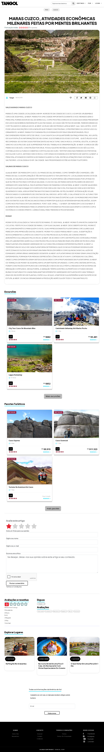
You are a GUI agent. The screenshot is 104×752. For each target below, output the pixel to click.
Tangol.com (59, 749)
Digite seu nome (12, 538)
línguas (41, 599)
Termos (64, 734)
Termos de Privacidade (64, 736)
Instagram (90, 736)
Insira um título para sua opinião (17, 531)
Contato (39, 736)
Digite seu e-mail (12, 546)
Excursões (10, 291)
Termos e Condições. (14, 587)
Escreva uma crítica (13, 553)
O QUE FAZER (10, 659)
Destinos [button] (80, 3)
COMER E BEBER (44, 659)
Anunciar (40, 734)
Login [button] (97, 3)
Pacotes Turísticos (14, 404)
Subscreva (52, 713)
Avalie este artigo (15, 520)
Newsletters (15, 736)
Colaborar (40, 738)
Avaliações (43, 607)
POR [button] (89, 3)
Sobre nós (15, 734)
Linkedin (90, 741)
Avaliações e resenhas (16, 599)
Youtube (90, 739)
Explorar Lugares (13, 632)
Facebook (90, 734)
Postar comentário (17, 583)
